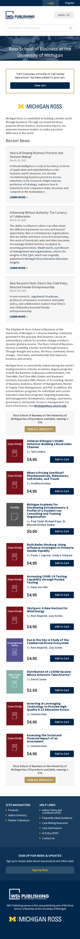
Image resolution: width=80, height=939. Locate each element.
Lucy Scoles (55, 616)
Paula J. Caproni (41, 555)
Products (13, 810)
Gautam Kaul (39, 714)
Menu (61, 15)
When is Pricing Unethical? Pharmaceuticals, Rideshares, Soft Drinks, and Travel (48, 475)
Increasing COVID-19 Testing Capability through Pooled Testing (47, 579)
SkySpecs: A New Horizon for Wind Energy (47, 610)
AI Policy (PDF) (50, 833)
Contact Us (48, 838)
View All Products (40, 429)
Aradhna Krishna (40, 483)
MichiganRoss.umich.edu (50, 406)
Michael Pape (53, 521)
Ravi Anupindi (39, 616)
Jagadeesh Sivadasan (44, 296)
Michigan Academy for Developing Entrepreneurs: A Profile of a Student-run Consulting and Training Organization (47, 510)
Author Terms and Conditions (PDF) (52, 811)
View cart (40, 85)
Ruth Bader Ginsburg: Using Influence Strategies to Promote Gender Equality (50, 547)
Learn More (17, 197)
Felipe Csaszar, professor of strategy (35, 182)
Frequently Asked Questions (57, 818)
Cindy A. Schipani (62, 555)
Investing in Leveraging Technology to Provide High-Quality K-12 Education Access (48, 706)
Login (51, 3)
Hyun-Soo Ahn (39, 587)
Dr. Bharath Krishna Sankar (46, 523)
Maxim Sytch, (46, 248)
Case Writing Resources (55, 823)
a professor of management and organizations (39, 249)
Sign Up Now (40, 870)
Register (69, 3)
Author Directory (17, 815)
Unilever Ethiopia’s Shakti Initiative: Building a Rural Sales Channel (49, 444)
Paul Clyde (37, 521)
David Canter (39, 679)
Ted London (38, 451)
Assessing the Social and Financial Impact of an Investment (44, 738)
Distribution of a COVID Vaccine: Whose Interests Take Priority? (49, 673)
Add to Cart (62, 459)
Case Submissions (52, 828)
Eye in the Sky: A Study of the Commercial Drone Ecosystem (48, 641)
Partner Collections (18, 820)
